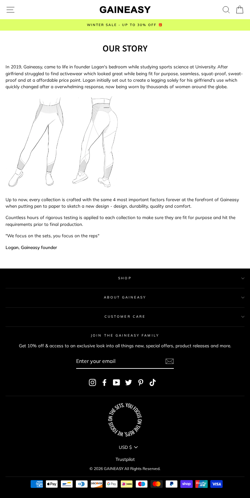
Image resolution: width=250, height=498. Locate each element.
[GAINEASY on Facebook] (104, 382)
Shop (125, 278)
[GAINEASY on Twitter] (128, 382)
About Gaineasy (125, 297)
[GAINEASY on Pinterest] (140, 382)
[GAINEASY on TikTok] (152, 382)
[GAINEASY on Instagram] (92, 382)
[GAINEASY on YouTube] (116, 382)
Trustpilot (125, 459)
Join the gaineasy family (125, 335)
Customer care (125, 316)
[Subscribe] (169, 361)
